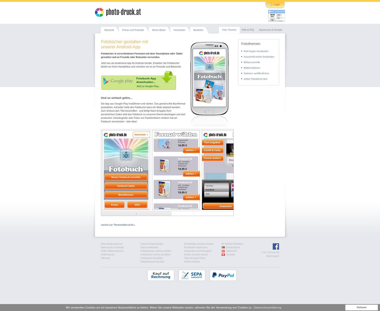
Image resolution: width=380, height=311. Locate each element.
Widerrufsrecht (115, 251)
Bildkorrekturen (252, 68)
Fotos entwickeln (150, 247)
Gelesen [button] (362, 307)
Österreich (231, 251)
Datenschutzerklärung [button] (267, 307)
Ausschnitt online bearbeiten (259, 56)
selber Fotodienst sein (255, 79)
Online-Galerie (192, 261)
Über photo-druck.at (111, 244)
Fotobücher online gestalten (156, 254)
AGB (103, 251)
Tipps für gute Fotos (194, 258)
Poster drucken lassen (196, 254)
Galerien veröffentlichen (256, 73)
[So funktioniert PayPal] (225, 275)
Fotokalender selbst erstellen (156, 251)
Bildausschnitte (252, 62)
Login (277, 4)
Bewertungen (272, 256)
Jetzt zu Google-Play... (148, 86)
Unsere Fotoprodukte (152, 244)
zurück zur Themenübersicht (117, 225)
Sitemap (105, 258)
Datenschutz (107, 254)
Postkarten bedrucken (196, 247)
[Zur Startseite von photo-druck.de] (120, 13)
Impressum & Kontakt (112, 247)
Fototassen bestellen (152, 258)
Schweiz (230, 254)
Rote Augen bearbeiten (256, 51)
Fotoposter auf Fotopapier (198, 251)
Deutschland (233, 247)
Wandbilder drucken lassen (199, 244)
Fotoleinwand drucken (152, 261)
